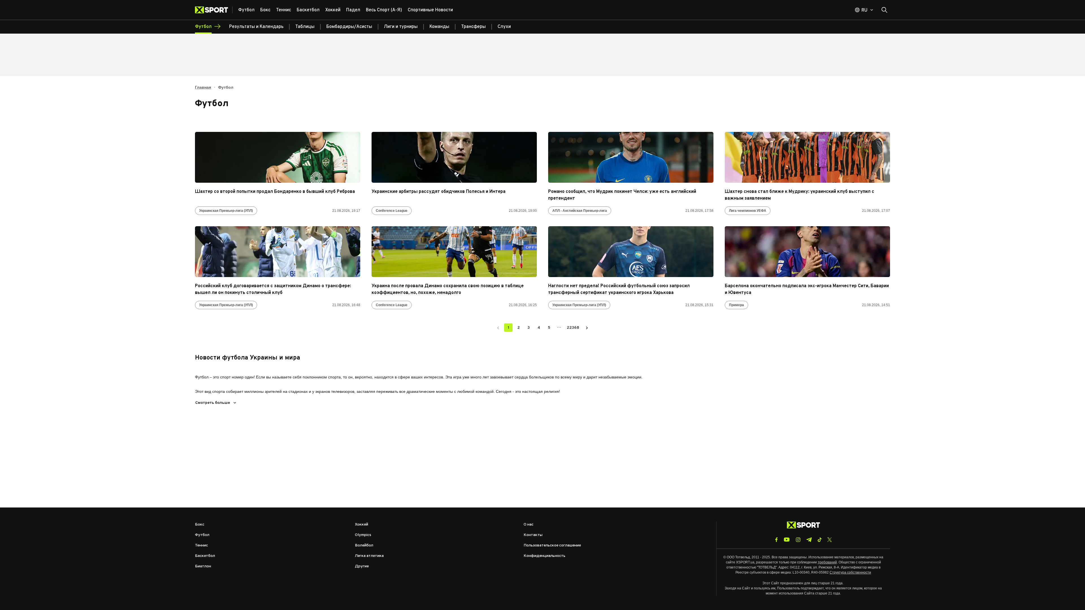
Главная (203, 87)
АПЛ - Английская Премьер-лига (579, 211)
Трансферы (473, 27)
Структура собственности (850, 572)
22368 (573, 327)
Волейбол (364, 545)
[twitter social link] (829, 539)
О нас (528, 524)
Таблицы (304, 27)
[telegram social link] (809, 539)
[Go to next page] (587, 327)
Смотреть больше (212, 402)
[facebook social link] (776, 539)
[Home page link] (214, 9)
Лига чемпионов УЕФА (747, 211)
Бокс (199, 524)
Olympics (363, 535)
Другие (362, 566)
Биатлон (203, 566)
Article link (277, 157)
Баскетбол (205, 556)
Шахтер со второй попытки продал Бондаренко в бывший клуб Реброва (275, 192)
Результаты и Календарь (256, 27)
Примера (736, 305)
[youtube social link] (787, 539)
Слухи (504, 27)
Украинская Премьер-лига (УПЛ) (226, 211)
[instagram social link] (798, 539)
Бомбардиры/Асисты (349, 27)
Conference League (391, 211)
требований (827, 562)
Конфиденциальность (544, 556)
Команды (439, 27)
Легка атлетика (369, 556)
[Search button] (884, 10)
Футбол (202, 535)
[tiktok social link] (819, 539)
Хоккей (361, 524)
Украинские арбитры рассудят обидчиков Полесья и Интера (438, 192)
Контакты (533, 535)
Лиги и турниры (401, 27)
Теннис (201, 545)
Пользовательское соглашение (552, 545)
